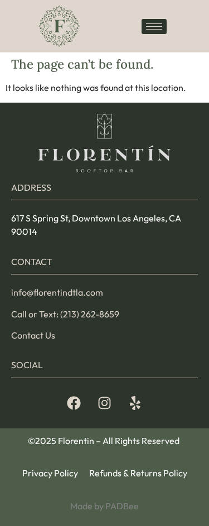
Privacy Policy (50, 473)
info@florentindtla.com (57, 292)
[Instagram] (105, 403)
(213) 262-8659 (89, 314)
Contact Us (33, 335)
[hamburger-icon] (154, 26)
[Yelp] (135, 403)
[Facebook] (74, 403)
